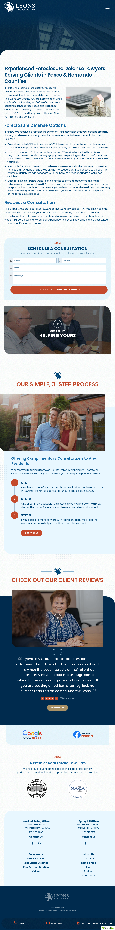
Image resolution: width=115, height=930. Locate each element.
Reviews (89, 871)
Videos (36, 871)
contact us (58, 212)
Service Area (88, 862)
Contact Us (31, 532)
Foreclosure (36, 854)
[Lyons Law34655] (19, 7)
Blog (88, 867)
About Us (88, 854)
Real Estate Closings (36, 862)
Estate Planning (36, 858)
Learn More (57, 713)
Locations (88, 858)
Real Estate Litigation (36, 867)
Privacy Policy (57, 907)
